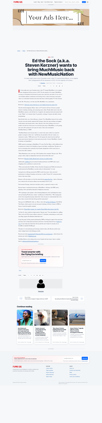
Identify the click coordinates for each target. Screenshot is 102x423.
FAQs (71, 372)
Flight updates (49, 370)
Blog (39, 2)
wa (56, 85)
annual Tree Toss (48, 179)
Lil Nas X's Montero (51, 202)
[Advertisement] (51, 39)
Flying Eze (43, 83)
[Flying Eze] (18, 2)
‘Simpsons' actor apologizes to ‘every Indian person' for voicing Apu (40, 104)
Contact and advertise (75, 370)
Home (18, 50)
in (53, 85)
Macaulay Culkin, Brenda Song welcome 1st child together (38, 158)
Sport (42, 2)
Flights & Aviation (58, 2)
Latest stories (49, 368)
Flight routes (49, 376)
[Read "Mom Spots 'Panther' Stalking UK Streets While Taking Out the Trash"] (60, 318)
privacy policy (43, 263)
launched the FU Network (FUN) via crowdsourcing (40, 234)
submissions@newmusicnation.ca (30, 241)
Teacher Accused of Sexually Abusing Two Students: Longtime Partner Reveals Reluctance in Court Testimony (40, 332)
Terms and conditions (75, 376)
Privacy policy (73, 374)
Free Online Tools (48, 2)
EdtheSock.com (32, 236)
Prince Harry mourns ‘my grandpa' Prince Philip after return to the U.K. (41, 209)
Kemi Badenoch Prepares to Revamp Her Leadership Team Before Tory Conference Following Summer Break (24, 331)
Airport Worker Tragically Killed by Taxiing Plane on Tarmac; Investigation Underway (76, 330)
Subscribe (43, 260)
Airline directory (50, 374)
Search (84, 2)
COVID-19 (27, 161)
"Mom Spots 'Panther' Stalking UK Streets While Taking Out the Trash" (59, 330)
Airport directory (50, 372)
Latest (35, 2)
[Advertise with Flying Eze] (51, 17)
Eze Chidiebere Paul (22, 342)
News (24, 50)
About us (72, 368)
